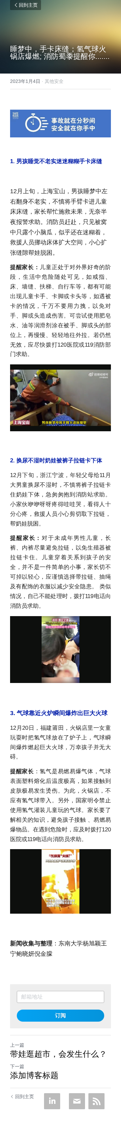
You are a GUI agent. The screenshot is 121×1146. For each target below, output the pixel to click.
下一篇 (17, 1066)
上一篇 (17, 1045)
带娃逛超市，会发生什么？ (58, 1053)
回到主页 (28, 5)
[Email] (77, 1101)
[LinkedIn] (52, 1101)
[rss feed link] (96, 1101)
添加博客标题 (34, 1075)
